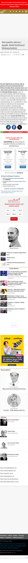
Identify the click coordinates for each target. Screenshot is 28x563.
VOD (17, 544)
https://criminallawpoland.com (8, 468)
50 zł (14, 210)
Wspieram (14, 218)
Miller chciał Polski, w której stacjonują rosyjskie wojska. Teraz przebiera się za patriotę (17, 283)
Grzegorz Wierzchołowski (21, 276)
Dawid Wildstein (11, 293)
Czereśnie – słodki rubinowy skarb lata (14, 410)
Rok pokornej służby (13, 454)
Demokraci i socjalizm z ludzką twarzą (16, 252)
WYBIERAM (8, 167)
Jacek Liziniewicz (11, 276)
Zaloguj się (20, 173)
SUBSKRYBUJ (8, 142)
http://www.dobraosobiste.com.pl (9, 482)
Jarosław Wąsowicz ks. (13, 456)
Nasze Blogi (22, 544)
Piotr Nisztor (11, 278)
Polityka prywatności (18, 537)
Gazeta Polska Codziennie (6, 546)
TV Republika (17, 546)
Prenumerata (3, 535)
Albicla (24, 546)
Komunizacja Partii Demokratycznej (16, 262)
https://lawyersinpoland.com (8, 470)
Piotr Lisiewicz (11, 286)
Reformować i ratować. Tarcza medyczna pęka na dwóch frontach (17, 296)
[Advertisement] (14, 26)
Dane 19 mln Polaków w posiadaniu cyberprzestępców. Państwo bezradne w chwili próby (17, 273)
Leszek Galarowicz (14, 387)
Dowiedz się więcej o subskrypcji (14, 189)
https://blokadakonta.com (7, 476)
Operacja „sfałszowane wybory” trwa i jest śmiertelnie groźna (16, 290)
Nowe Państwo (10, 544)
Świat (8, 255)
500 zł (14, 214)
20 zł (8, 210)
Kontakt (10, 535)
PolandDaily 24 (15, 548)
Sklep (9, 548)
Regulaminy (9, 537)
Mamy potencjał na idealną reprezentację (14, 389)
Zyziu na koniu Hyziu (13, 420)
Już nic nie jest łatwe (13, 443)
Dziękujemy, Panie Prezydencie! (16, 309)
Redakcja (10, 311)
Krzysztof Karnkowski (13, 433)
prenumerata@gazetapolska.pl (7, 192)
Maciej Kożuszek (14, 248)
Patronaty (21, 535)
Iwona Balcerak (14, 408)
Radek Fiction (11, 431)
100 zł (20, 210)
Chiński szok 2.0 (11, 257)
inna (20, 214)
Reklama (2, 537)
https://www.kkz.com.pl (6, 473)
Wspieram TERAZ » (14, 6)
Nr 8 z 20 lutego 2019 (14, 52)
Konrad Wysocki (11, 299)
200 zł (8, 214)
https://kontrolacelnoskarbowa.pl (9, 479)
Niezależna (3, 544)
